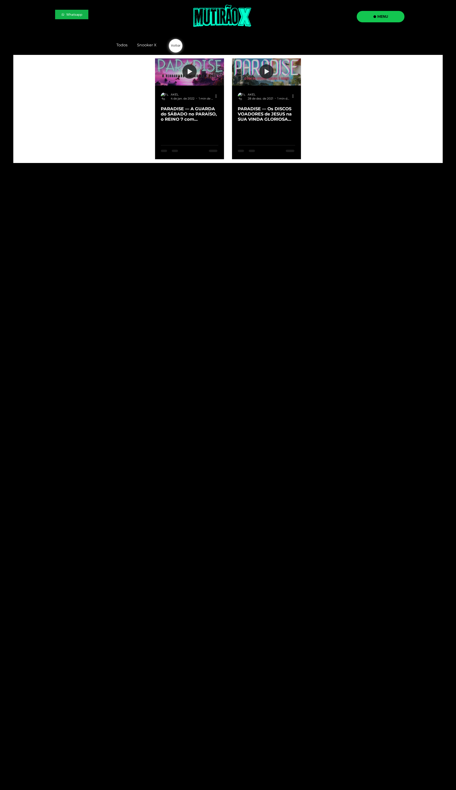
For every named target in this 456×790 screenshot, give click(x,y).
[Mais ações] (217, 96)
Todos (122, 45)
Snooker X (147, 45)
